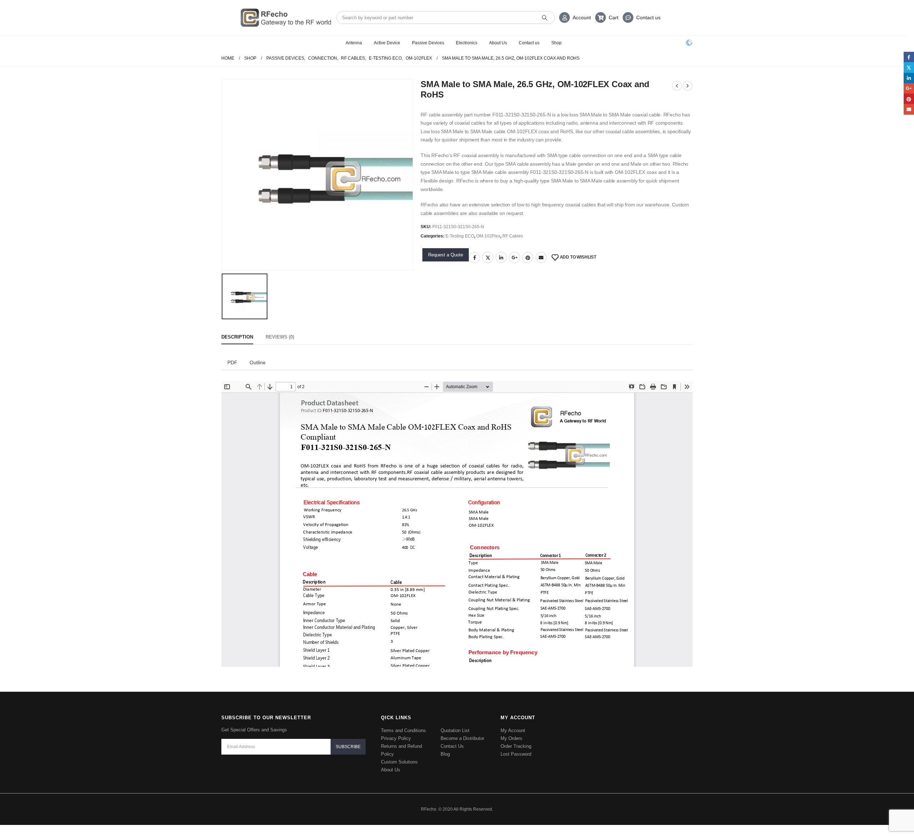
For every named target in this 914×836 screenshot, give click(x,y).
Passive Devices (428, 42)
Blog (445, 754)
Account (582, 17)
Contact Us (452, 746)
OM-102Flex (488, 236)
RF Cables (512, 236)
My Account (513, 730)
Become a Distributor (462, 738)
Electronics (466, 42)
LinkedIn (501, 257)
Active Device (387, 42)
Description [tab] (237, 337)
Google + (514, 257)
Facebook (474, 257)
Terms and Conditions (403, 730)
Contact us (648, 17)
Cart (613, 17)
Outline (258, 362)
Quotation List (455, 730)
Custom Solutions (399, 762)
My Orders (511, 738)
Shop (556, 42)
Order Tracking (516, 746)
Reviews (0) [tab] (280, 337)
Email (541, 257)
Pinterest (527, 257)
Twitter (487, 257)
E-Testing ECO (460, 236)
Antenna (354, 42)
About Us (498, 42)
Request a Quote (445, 254)
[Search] (544, 17)
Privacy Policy (396, 738)
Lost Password (516, 754)
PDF (232, 362)
